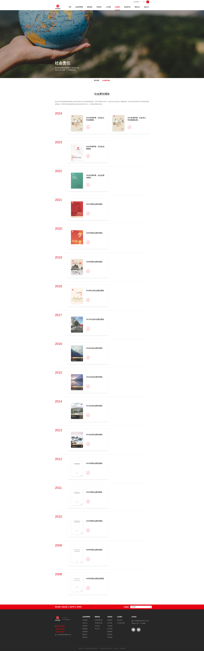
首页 (70, 7)
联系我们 (79, 607)
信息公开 (146, 7)
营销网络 (109, 631)
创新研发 (109, 620)
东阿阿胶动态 (98, 620)
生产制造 (109, 623)
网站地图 (57, 607)
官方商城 (109, 628)
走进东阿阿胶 (79, 7)
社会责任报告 (106, 80)
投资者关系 (127, 7)
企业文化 (84, 623)
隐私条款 (64, 607)
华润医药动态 (98, 623)
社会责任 (117, 7)
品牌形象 (84, 628)
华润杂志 (97, 625)
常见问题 (109, 637)
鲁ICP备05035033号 (106, 648)
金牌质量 (84, 631)
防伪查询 (109, 634)
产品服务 (109, 625)
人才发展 (108, 7)
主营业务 (99, 7)
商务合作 (137, 7)
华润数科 (122, 648)
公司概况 (84, 620)
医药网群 (136, 2)
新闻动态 (89, 7)
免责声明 (72, 607)
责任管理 (96, 80)
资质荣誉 (84, 625)
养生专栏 (97, 628)
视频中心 (84, 634)
